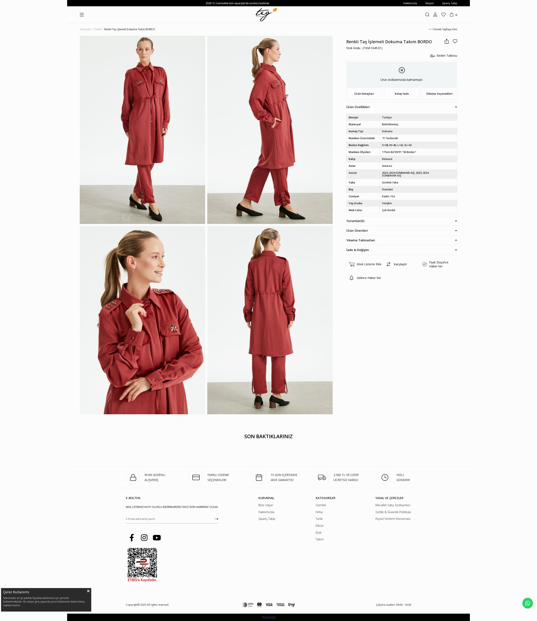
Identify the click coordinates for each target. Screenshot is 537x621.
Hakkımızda (410, 3)
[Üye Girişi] (435, 15)
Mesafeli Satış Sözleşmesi (392, 505)
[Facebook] (131, 537)
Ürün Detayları (364, 93)
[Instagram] (144, 537)
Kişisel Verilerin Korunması (393, 519)
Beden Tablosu (447, 56)
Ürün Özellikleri (358, 107)
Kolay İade (402, 93)
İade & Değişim (357, 250)
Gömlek (321, 505)
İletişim (429, 3)
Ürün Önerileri (357, 230)
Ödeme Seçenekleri (439, 93)
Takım (320, 539)
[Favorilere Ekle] (455, 41)
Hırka (319, 512)
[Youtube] (157, 537)
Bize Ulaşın (265, 505)
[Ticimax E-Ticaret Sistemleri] (268, 618)
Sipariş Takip (449, 3)
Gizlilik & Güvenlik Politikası (393, 512)
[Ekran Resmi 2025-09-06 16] (142, 564)
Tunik (319, 519)
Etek (319, 533)
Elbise (320, 526)
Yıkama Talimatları (360, 240)
